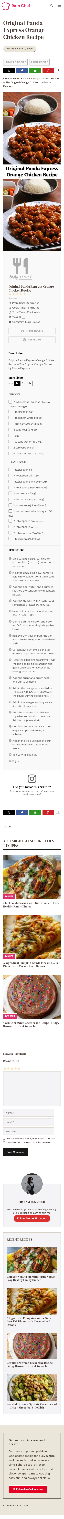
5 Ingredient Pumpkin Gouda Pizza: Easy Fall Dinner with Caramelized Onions (31, 964)
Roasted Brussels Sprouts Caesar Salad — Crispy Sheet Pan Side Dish (32, 1405)
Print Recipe (39, 62)
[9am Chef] (6, 5)
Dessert (10, 1016)
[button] (51, 5)
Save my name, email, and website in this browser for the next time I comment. (31, 1140)
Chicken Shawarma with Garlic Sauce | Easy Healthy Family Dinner (31, 904)
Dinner (9, 896)
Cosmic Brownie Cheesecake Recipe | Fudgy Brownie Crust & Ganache (31, 1024)
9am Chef (20, 5)
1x (17, 383)
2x (23, 383)
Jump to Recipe (15, 62)
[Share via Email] (35, 70)
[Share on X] (9, 70)
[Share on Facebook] (22, 70)
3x (29, 383)
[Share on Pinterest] (48, 70)
